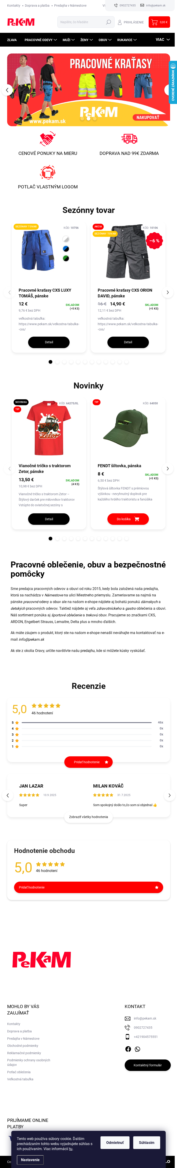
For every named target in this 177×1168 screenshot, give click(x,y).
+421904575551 (146, 1037)
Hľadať (109, 22)
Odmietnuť (115, 1142)
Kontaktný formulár (148, 1065)
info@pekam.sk (31, 639)
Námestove (53, 595)
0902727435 (143, 1027)
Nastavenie (30, 1160)
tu (70, 1149)
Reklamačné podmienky (24, 1053)
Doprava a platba (37, 5)
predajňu (87, 650)
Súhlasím (146, 1142)
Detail (49, 342)
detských (18, 608)
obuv (57, 602)
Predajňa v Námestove (70, 5)
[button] (13, 89)
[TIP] (128, 429)
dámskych (149, 602)
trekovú (92, 615)
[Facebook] (128, 1048)
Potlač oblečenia (19, 1072)
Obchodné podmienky (22, 1046)
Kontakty (13, 5)
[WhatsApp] (137, 1048)
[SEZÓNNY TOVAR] (49, 254)
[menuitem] (13, 40)
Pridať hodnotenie (31, 887)
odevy (36, 602)
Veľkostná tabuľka (20, 1079)
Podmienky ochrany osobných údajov (28, 1062)
